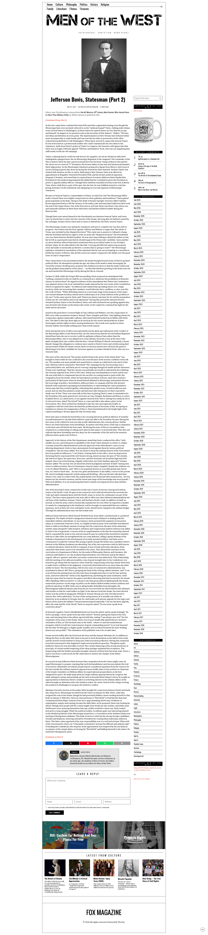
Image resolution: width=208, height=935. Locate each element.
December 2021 (139, 384)
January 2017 (138, 621)
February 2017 (138, 617)
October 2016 (138, 633)
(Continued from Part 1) (56, 120)
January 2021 (138, 428)
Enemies (136, 659)
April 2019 (137, 513)
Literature (137, 712)
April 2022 (137, 368)
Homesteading (138, 696)
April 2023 (137, 320)
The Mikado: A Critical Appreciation (78, 879)
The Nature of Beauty (53, 878)
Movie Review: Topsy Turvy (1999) (101, 879)
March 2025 (138, 248)
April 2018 (137, 561)
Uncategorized (138, 756)
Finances (136, 672)
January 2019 (138, 525)
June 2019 (137, 505)
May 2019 (137, 509)
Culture (81, 107)
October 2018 (138, 537)
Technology (137, 752)
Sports (136, 740)
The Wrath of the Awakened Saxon (149, 175)
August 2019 (138, 497)
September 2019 (139, 493)
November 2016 (139, 629)
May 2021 (137, 412)
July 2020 (137, 452)
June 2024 (137, 284)
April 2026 (137, 212)
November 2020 (139, 436)
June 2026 (137, 204)
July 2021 (137, 404)
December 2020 (139, 432)
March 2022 (138, 372)
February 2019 (138, 521)
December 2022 (139, 336)
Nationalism (94, 107)
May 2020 (137, 460)
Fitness (136, 680)
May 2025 (137, 240)
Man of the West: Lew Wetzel (147, 190)
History (86, 107)
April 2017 (137, 609)
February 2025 (138, 252)
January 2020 (138, 477)
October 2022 (138, 344)
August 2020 (138, 448)
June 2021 (137, 408)
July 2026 (137, 200)
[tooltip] (54, 743)
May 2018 (137, 557)
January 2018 (138, 573)
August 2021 (138, 400)
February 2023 (138, 328)
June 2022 (137, 360)
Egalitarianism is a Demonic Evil (148, 159)
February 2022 (138, 376)
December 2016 (139, 625)
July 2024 (137, 280)
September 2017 (139, 589)
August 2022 (138, 352)
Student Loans (138, 744)
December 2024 (139, 260)
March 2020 (138, 469)
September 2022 (139, 348)
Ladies (136, 704)
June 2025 (137, 236)
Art (135, 647)
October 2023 (138, 296)
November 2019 (139, 485)
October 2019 (138, 489)
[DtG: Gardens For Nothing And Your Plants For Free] (73, 835)
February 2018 (138, 569)
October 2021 (138, 392)
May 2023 (137, 316)
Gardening (137, 684)
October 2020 (138, 440)
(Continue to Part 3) (54, 737)
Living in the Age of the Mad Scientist (147, 167)
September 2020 (139, 444)
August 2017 (138, 593)
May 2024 (137, 288)
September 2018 (139, 541)
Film (135, 667)
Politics (136, 724)
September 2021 (139, 396)
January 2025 (138, 256)
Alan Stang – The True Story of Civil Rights (151, 879)
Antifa (136, 643)
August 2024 (138, 276)
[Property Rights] (135, 835)
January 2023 (138, 332)
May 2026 (137, 208)
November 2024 (139, 264)
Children (136, 651)
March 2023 (138, 324)
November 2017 (139, 581)
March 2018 (138, 565)
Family (136, 663)
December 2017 (139, 577)
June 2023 (137, 312)
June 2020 (137, 456)
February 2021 (138, 424)
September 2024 (139, 272)
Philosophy (137, 720)
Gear (135, 688)
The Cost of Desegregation (147, 183)
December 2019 (139, 481)
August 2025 (138, 228)
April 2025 (137, 244)
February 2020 (139, 473)
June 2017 (137, 601)
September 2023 (139, 300)
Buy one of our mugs (142, 779)
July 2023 (137, 308)
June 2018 (137, 553)
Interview (137, 700)
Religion (136, 728)
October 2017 (138, 585)
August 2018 (138, 545)
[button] (160, 98)
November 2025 (139, 216)
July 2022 (137, 356)
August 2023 (138, 304)
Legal (135, 708)
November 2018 (139, 533)
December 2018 (139, 529)
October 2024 (138, 268)
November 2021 (139, 388)
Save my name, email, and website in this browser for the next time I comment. (79, 807)
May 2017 (137, 605)
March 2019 (138, 517)
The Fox (121, 922)
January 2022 (138, 380)
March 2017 (138, 613)
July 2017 (137, 597)
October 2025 (138, 220)
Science (136, 732)
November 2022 (139, 340)
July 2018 (137, 549)
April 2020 (137, 464)
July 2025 (137, 232)
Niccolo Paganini (125, 879)
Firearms (137, 676)
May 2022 (137, 364)
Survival (136, 748)
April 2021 (137, 416)
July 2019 (137, 501)
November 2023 (139, 292)
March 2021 (138, 420)
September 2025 (139, 224)
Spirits (136, 736)
